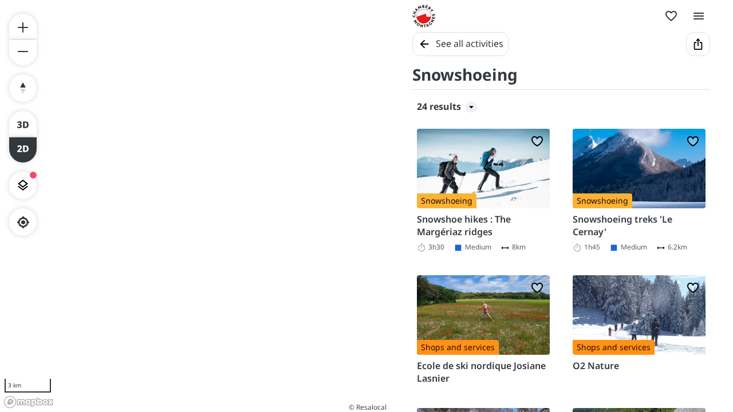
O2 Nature (596, 365)
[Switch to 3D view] (23, 123)
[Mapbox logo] (28, 402)
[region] (194, 206)
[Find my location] (23, 222)
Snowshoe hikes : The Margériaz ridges (464, 225)
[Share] (698, 44)
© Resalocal (368, 407)
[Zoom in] (23, 26)
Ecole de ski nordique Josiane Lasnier (481, 372)
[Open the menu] (698, 16)
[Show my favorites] (671, 16)
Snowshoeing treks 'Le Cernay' (622, 225)
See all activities (469, 43)
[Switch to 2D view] (23, 150)
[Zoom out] (23, 52)
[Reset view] (23, 88)
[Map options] (23, 185)
